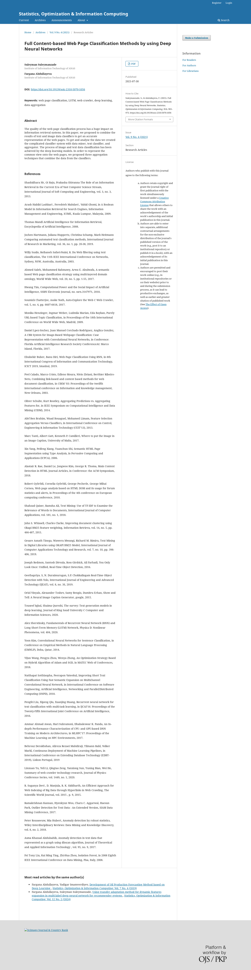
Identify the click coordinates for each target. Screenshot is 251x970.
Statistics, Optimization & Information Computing (73, 14)
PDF (133, 63)
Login (229, 2)
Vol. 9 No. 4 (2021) (59, 32)
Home (27, 32)
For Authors (189, 65)
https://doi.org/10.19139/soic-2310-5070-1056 (58, 89)
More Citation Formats (140, 119)
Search (225, 20)
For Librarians (190, 71)
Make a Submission (196, 37)
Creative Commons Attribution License (154, 201)
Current (24, 20)
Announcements (61, 20)
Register (216, 2)
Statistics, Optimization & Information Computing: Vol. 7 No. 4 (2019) (95, 888)
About (82, 20)
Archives (40, 20)
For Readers (189, 60)
